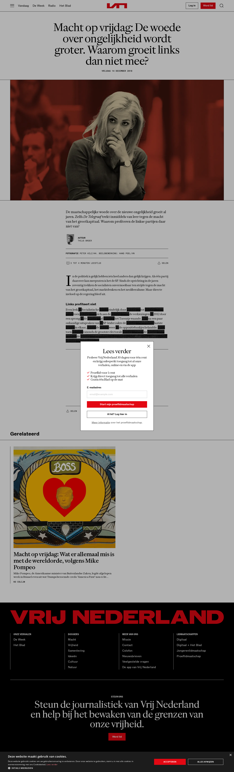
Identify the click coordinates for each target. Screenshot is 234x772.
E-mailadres (94, 387)
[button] (78, 768)
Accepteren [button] (170, 761)
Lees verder (51, 764)
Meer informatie (101, 422)
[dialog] (117, 762)
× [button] (230, 755)
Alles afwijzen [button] (205, 761)
